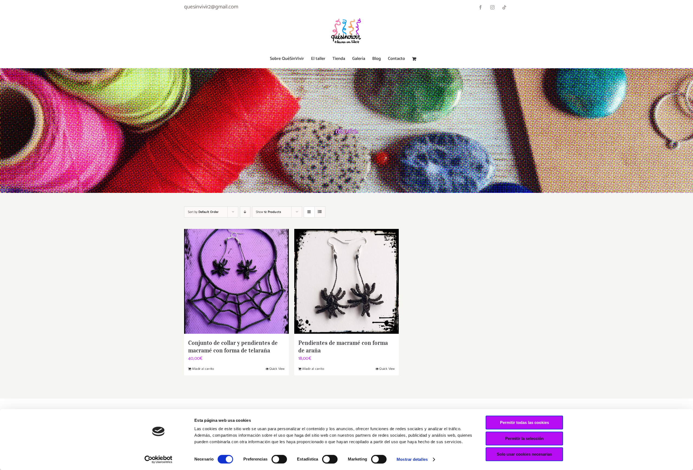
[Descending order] (245, 212)
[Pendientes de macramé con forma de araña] (346, 281)
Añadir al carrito (203, 369)
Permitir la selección (524, 438)
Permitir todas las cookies (524, 422)
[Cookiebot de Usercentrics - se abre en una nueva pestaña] (158, 459)
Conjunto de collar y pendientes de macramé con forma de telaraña (233, 346)
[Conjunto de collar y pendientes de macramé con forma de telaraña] (236, 281)
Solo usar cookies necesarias (524, 454)
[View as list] (320, 212)
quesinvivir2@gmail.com (211, 6)
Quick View (277, 369)
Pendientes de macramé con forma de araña (343, 346)
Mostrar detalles (412, 459)
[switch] (279, 459)
